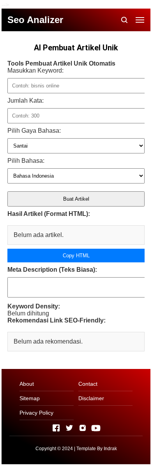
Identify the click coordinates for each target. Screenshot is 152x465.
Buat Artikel (76, 199)
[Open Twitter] (69, 428)
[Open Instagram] (82, 428)
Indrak (110, 448)
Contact (87, 384)
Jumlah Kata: (25, 100)
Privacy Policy (36, 413)
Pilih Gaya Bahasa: (34, 130)
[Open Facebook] (56, 428)
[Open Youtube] (96, 428)
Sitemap (29, 398)
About (26, 384)
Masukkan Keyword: (35, 70)
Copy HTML (76, 255)
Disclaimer (91, 398)
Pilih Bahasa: (25, 160)
